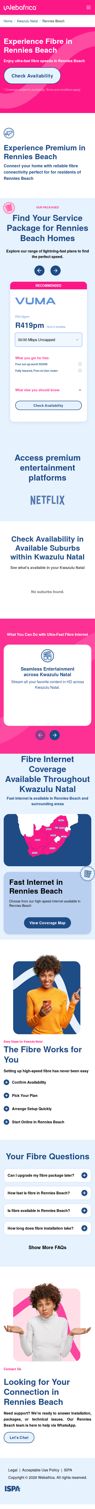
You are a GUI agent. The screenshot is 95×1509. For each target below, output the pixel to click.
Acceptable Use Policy (40, 1470)
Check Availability (32, 75)
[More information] (80, 364)
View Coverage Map (48, 922)
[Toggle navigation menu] (88, 7)
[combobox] (48, 339)
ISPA (68, 1470)
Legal (13, 1470)
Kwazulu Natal (27, 21)
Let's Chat (19, 1437)
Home (8, 21)
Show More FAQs (47, 1247)
